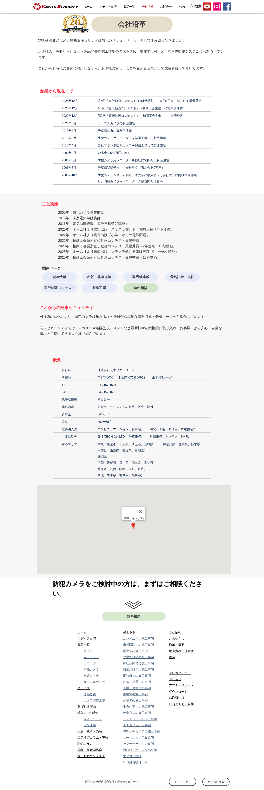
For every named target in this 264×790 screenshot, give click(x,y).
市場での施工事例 (135, 694)
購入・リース (93, 719)
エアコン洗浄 (132, 756)
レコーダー (91, 663)
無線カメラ (91, 675)
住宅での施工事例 (135, 700)
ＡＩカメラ (91, 657)
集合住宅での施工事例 (138, 706)
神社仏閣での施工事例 (138, 663)
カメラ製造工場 (94, 700)
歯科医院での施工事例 (138, 644)
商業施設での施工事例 (138, 669)
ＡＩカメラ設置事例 (137, 725)
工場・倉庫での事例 (137, 688)
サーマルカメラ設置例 (138, 737)
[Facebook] (227, 6)
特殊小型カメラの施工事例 (141, 731)
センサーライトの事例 (138, 743)
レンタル (90, 725)
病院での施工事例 (135, 651)
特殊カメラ (91, 669)
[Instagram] (217, 6)
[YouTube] (207, 6)
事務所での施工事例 (137, 675)
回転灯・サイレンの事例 (140, 750)
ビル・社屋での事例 (137, 682)
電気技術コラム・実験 (92, 737)
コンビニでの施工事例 (138, 638)
